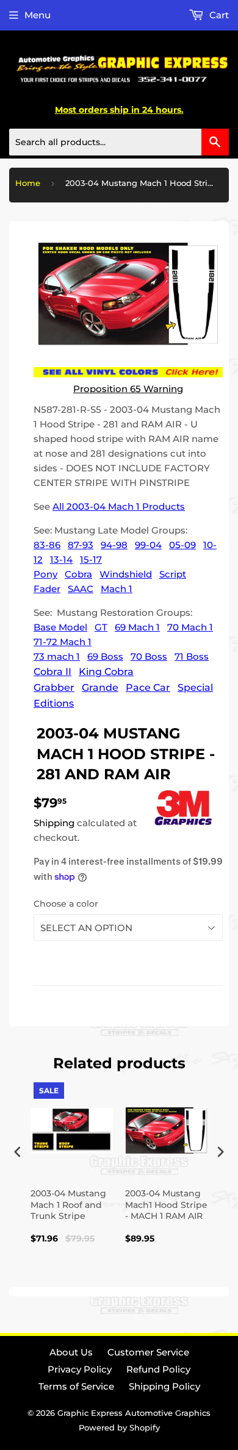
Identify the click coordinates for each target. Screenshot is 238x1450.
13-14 (61, 559)
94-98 (114, 545)
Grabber (54, 687)
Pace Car (148, 687)
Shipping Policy (164, 1386)
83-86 (47, 545)
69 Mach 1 (137, 627)
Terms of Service (76, 1386)
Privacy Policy (80, 1369)
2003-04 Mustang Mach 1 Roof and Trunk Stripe (68, 1204)
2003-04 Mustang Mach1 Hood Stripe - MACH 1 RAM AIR (166, 1204)
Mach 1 (116, 589)
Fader (47, 589)
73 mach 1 (57, 656)
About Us (71, 1352)
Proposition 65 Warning (128, 389)
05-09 (182, 545)
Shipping (54, 823)
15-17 (91, 559)
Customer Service (148, 1352)
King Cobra (106, 671)
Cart (218, 15)
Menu (37, 15)
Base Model (60, 627)
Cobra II (52, 671)
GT (101, 627)
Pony (45, 574)
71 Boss (192, 656)
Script (172, 574)
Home (27, 183)
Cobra (78, 574)
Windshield (125, 574)
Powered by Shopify (119, 1427)
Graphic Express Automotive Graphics (134, 1413)
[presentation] (17, 1151)
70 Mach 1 (190, 627)
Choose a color (66, 903)
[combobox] (119, 142)
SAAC (80, 589)
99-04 (148, 545)
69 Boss (105, 656)
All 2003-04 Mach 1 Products (118, 506)
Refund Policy (158, 1369)
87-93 (80, 545)
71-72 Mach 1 (63, 642)
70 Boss (149, 656)
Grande (100, 687)
